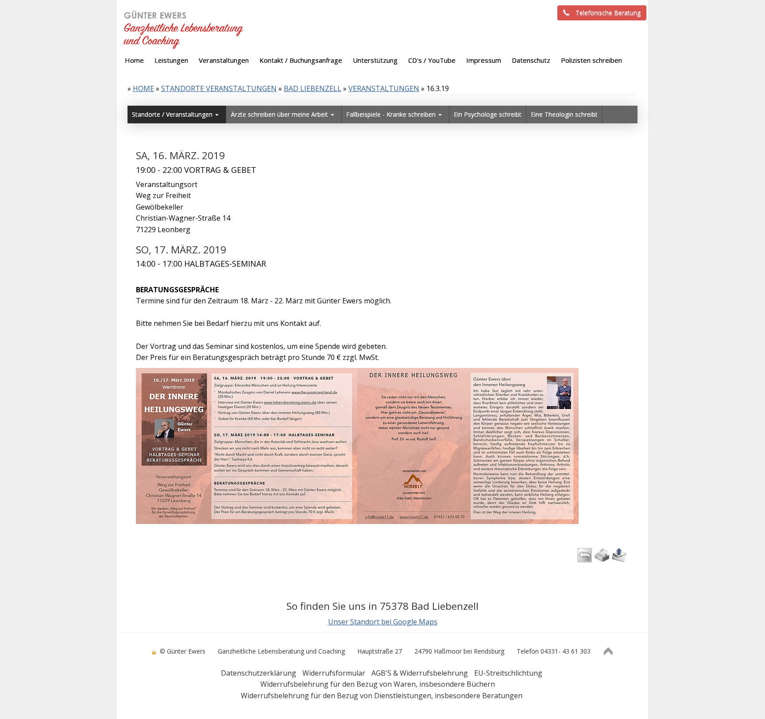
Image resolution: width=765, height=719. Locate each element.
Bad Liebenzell (312, 88)
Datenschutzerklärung (258, 673)
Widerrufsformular (333, 673)
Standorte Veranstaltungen (219, 88)
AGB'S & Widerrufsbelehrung (419, 673)
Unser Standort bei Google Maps (382, 622)
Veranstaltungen (383, 88)
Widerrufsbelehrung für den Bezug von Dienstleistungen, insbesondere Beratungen (381, 695)
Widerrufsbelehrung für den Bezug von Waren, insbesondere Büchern (377, 684)
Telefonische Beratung (608, 12)
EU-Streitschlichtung (508, 673)
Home (143, 88)
